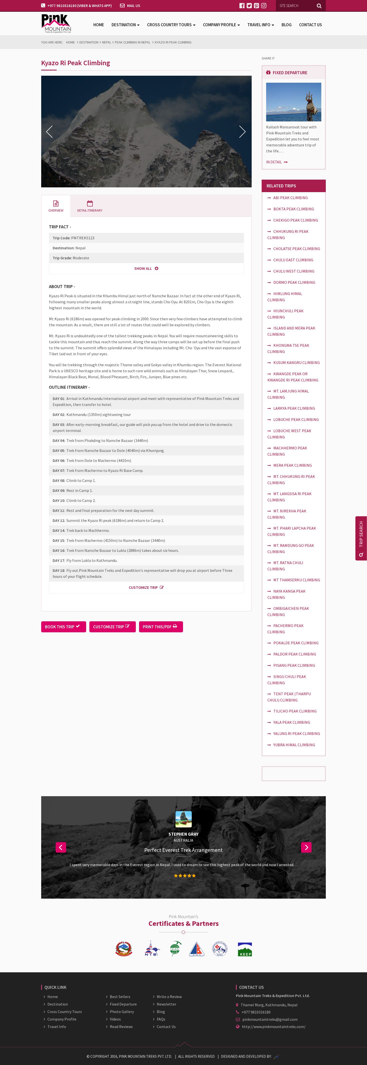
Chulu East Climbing (293, 259)
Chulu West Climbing (293, 271)
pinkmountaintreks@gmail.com (270, 1019)
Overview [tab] (55, 210)
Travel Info (56, 1026)
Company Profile (61, 1019)
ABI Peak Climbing (290, 197)
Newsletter (166, 1004)
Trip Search (361, 534)
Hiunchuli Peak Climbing (285, 314)
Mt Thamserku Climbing (296, 579)
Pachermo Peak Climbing (285, 628)
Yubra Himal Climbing (294, 744)
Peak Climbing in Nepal (132, 42)
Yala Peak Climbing (291, 722)
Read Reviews (121, 1026)
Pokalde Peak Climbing (296, 642)
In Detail (274, 162)
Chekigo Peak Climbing (295, 220)
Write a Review (169, 996)
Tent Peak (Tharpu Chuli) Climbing (289, 697)
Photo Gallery (122, 1011)
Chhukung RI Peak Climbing (288, 234)
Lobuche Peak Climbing (296, 419)
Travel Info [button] (258, 24)
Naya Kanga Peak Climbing (286, 594)
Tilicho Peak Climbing (295, 711)
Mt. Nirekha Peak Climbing (286, 514)
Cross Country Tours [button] (169, 24)
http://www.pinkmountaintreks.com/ (274, 1026)
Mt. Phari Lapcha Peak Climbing (291, 531)
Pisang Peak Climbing (294, 665)
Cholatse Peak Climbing (296, 248)
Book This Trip (59, 627)
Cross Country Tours (64, 1011)
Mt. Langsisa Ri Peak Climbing (289, 496)
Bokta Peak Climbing (293, 208)
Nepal (106, 42)
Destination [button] (124, 24)
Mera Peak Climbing (292, 465)
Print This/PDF (157, 627)
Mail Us (133, 5)
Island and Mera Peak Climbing (291, 331)
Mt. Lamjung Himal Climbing (288, 394)
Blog (287, 24)
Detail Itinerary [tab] (89, 210)
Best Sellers (120, 996)
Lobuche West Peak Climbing (289, 433)
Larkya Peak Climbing (294, 408)
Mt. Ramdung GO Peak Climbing (290, 548)
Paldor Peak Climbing (294, 654)
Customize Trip (143, 587)
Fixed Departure (123, 1004)
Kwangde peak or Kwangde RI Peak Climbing (292, 376)
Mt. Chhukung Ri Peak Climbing (291, 479)
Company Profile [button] (219, 24)
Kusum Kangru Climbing (296, 362)
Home (98, 24)
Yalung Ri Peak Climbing (296, 733)
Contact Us (310, 24)
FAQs (161, 1019)
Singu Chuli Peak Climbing (286, 679)
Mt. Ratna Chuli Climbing (285, 565)
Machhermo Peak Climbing (287, 451)
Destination (88, 42)
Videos (115, 1019)
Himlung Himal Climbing (284, 296)
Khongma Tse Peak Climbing (288, 348)
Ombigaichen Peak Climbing (288, 611)
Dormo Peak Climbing (294, 282)
